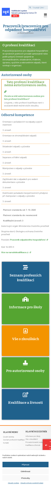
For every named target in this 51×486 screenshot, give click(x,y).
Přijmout (25, 464)
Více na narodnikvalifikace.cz (15, 252)
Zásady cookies (13, 483)
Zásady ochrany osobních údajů (31, 483)
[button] (45, 15)
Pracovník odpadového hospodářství (28, 239)
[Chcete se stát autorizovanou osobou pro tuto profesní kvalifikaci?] (5, 91)
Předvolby (25, 478)
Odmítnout (25, 471)
